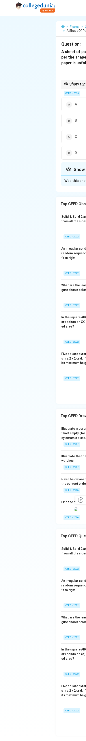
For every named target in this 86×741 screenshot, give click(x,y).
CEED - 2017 (72, 444)
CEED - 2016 (72, 93)
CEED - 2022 (72, 236)
